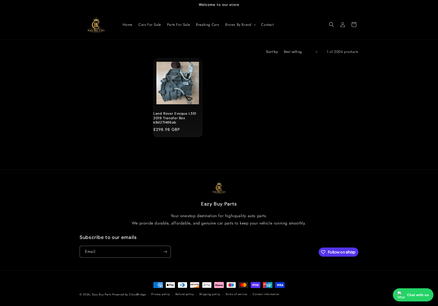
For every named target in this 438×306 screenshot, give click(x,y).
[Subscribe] (165, 252)
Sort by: (272, 51)
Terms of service (236, 294)
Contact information (266, 294)
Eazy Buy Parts (101, 294)
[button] (240, 24)
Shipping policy (210, 294)
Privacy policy (160, 294)
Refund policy (184, 294)
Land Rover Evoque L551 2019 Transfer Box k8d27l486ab (174, 118)
